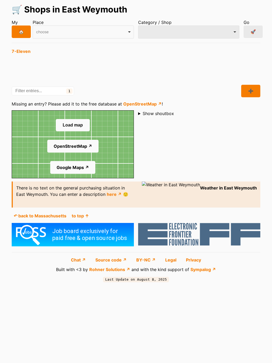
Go (246, 22)
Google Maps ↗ (73, 167)
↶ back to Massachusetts (40, 215)
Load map (73, 125)
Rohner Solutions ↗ (109, 269)
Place (38, 22)
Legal (171, 260)
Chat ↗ (79, 260)
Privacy (193, 260)
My (15, 22)
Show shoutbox (158, 113)
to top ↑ (80, 215)
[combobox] (83, 32)
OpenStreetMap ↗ (142, 104)
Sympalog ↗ (203, 269)
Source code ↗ (111, 260)
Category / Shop (155, 22)
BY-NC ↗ (146, 260)
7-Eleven (21, 51)
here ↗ (114, 194)
